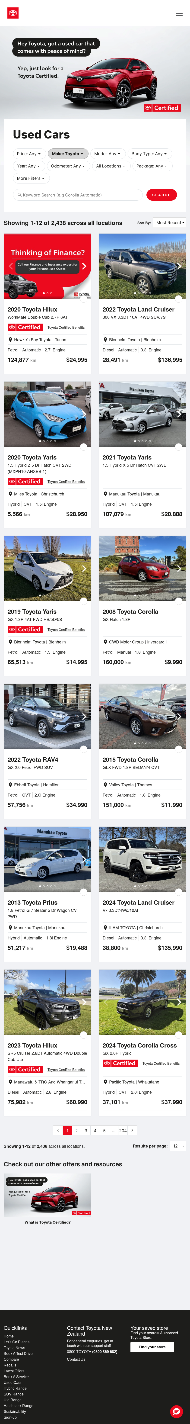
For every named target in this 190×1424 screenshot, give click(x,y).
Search (161, 194)
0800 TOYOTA (92, 1352)
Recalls (10, 1365)
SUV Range (14, 1394)
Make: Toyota (68, 154)
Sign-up (10, 1417)
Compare (11, 1359)
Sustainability (15, 1412)
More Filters (31, 178)
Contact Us (76, 1359)
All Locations (111, 166)
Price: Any (29, 154)
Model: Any (108, 154)
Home (9, 1336)
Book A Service (16, 1377)
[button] (176, 1411)
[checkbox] (83, 299)
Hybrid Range (15, 1388)
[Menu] (179, 13)
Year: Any (29, 166)
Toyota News (14, 1348)
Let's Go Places (16, 1342)
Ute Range (13, 1400)
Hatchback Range (18, 1406)
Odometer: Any (68, 166)
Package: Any (152, 166)
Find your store (152, 1347)
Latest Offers (14, 1371)
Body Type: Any (150, 154)
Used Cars (12, 1383)
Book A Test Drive (18, 1354)
